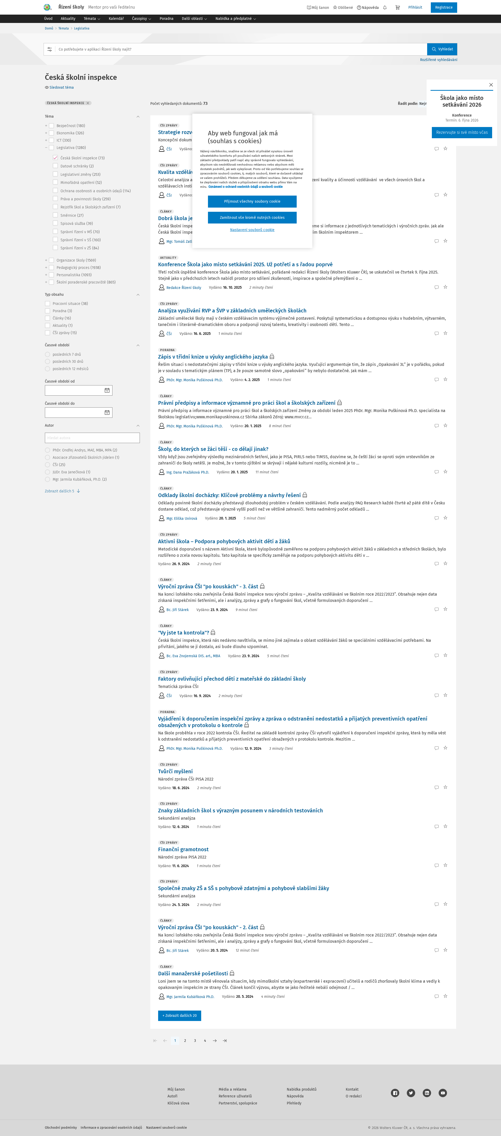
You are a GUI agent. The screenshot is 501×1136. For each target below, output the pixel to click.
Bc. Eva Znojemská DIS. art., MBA (193, 656)
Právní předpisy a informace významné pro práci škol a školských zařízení (247, 403)
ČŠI (169, 149)
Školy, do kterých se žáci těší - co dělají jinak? (213, 449)
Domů (49, 28)
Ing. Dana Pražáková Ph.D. (187, 472)
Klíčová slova (178, 1103)
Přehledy (294, 1103)
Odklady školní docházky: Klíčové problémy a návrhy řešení (229, 495)
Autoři (172, 1096)
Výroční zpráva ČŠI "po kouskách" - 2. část (208, 927)
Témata (63, 28)
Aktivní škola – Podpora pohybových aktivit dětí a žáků (224, 541)
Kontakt (352, 1089)
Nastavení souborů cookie (166, 1127)
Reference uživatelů (235, 1096)
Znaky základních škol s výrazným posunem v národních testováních (240, 810)
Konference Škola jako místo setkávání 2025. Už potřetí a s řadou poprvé (245, 264)
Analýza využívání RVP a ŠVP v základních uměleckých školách (232, 310)
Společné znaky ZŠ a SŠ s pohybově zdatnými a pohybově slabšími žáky (243, 888)
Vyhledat (445, 49)
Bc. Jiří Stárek (177, 610)
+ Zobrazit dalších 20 (180, 1015)
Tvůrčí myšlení (175, 771)
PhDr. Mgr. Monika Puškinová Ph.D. (194, 380)
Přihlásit (415, 7)
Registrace (444, 7)
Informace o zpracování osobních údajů (111, 1127)
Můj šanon (176, 1089)
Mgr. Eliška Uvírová (181, 518)
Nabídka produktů (302, 1089)
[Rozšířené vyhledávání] (49, 49)
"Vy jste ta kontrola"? (183, 633)
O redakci (354, 1096)
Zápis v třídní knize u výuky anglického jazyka (213, 357)
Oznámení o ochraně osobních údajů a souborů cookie (245, 187)
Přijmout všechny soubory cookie (252, 201)
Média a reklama (233, 1089)
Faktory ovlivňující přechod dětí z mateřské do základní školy (232, 679)
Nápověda (370, 7)
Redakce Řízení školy (183, 288)
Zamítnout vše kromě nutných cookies (252, 217)
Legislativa (82, 28)
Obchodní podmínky (61, 1127)
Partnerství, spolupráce (238, 1103)
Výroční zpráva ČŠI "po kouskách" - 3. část (208, 586)
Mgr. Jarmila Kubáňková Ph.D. (190, 997)
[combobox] (250, 49)
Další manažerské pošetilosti (193, 973)
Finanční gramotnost (183, 849)
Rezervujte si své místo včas (462, 132)
